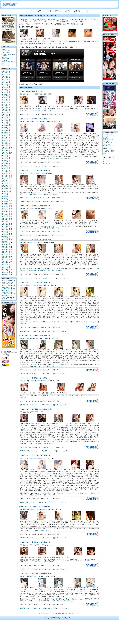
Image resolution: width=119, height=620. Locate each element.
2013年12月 (5, 140)
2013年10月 (5, 144)
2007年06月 (5, 269)
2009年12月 (5, 219)
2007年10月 (5, 262)
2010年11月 (5, 201)
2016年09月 (5, 89)
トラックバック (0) (61, 166)
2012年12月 (5, 160)
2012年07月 (5, 168)
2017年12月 (5, 74)
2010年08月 (5, 206)
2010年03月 (5, 215)
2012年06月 (5, 170)
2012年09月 (5, 165)
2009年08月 (5, 226)
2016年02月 (5, 101)
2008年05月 (5, 251)
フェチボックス (107, 134)
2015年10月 (5, 107)
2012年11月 (5, 162)
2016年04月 (5, 97)
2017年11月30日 (24, 331)
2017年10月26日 (24, 405)
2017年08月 (5, 81)
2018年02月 (5, 72)
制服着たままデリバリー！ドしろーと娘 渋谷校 (43, 194)
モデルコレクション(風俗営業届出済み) (61, 158)
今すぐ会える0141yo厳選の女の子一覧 (30, 91)
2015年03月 (5, 115)
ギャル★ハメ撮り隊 (108, 150)
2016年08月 (5, 91)
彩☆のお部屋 (5, 58)
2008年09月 (5, 244)
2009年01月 (5, 238)
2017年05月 (5, 84)
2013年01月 (5, 158)
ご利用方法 (39, 11)
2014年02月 (5, 137)
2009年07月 (5, 228)
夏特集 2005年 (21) (7, 287)
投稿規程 (67, 11)
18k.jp (104, 161)
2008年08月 (5, 246)
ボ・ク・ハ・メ (6, 52)
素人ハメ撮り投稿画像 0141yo (9, 4)
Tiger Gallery (5, 65)
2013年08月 (5, 147)
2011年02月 (5, 196)
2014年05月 (5, 132)
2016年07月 (5, 92)
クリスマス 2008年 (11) (8, 297)
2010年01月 (5, 218)
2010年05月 (5, 211)
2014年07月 (5, 129)
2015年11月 (5, 106)
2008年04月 (5, 253)
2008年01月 (5, 257)
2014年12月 (5, 120)
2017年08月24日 (24, 569)
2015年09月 (5, 109)
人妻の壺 (4, 49)
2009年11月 (5, 221)
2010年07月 (5, 208)
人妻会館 (4, 55)
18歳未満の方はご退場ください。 (76, 24)
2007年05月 (5, 271)
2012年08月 (5, 167)
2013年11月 (5, 142)
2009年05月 (5, 231)
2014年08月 (5, 127)
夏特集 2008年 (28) (7, 295)
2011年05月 (5, 191)
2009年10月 (5, 223)
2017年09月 (5, 79)
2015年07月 (5, 112)
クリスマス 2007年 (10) (8, 293)
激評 (104, 153)
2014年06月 (5, 130)
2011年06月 (5, 190)
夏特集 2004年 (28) (7, 284)
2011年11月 (5, 181)
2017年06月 (5, 82)
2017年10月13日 (24, 451)
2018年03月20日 (24, 166)
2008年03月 (5, 254)
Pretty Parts (5, 60)
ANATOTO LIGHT (108, 145)
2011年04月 (5, 193)
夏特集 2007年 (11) (7, 292)
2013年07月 (5, 148)
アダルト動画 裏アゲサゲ (8, 62)
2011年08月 (5, 186)
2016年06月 (5, 94)
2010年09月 (5, 205)
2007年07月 (5, 267)
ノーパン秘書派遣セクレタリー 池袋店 (41, 110)
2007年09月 (5, 264)
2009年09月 (5, 224)
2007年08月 (5, 266)
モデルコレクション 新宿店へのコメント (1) (42, 235)
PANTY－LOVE (6, 50)
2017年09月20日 (24, 502)
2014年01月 (5, 139)
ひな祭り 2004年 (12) (8, 282)
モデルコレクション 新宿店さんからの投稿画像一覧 (34, 205)
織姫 (3, 63)
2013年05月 (5, 152)
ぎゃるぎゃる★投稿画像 (8, 54)
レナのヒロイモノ (108, 139)
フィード (88, 11)
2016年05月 (5, 96)
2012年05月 (5, 172)
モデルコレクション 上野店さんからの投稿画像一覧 (34, 170)
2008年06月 (5, 249)
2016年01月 (5, 102)
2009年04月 (5, 233)
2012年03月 (5, 175)
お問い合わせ (78, 11)
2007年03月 (5, 274)
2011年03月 (5, 195)
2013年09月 (5, 145)
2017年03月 (5, 86)
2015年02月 (5, 117)
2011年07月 (5, 188)
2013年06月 (5, 150)
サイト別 (48, 11)
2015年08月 (5, 110)
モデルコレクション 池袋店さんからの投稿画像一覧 (34, 119)
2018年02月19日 (24, 235)
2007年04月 (5, 272)
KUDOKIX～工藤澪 (108, 152)
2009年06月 (5, 229)
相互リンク (58, 11)
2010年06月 (5, 210)
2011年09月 (5, 185)
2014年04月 (5, 134)
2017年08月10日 (24, 608)
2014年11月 (5, 122)
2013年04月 (5, 153)
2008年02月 (5, 256)
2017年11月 (5, 76)
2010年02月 (5, 216)
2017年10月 (5, 77)
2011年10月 (5, 183)
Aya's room (106, 147)
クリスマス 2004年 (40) (8, 285)
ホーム (30, 11)
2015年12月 (5, 104)
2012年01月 (5, 178)
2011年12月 (5, 180)
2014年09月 (5, 125)
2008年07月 (5, 248)
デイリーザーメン (108, 142)
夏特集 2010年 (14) (7, 298)
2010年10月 (5, 203)
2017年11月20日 (24, 373)
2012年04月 (5, 173)
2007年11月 (5, 261)
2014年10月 (5, 124)
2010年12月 (5, 200)
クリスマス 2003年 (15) (8, 280)
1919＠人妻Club (107, 148)
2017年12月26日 (24, 278)
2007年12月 (5, 259)
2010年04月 (5, 213)
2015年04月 (5, 114)
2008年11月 (5, 241)
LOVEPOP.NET (107, 141)
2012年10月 (5, 163)
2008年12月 (5, 239)
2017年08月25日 (24, 538)
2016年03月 (5, 99)
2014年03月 (5, 135)
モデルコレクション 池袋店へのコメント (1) (42, 166)
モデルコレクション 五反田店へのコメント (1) (43, 278)
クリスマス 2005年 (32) (8, 289)
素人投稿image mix (108, 138)
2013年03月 (5, 155)
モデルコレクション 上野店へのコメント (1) (42, 201)
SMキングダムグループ (42, 530)
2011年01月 (5, 198)
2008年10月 (5, 243)
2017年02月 (5, 87)
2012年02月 (5, 177)
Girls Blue (4, 57)
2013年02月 (5, 157)
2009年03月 (5, 234)
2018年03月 (5, 71)
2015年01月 (5, 119)
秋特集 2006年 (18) (7, 290)
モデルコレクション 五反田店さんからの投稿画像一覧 (35, 239)
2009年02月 (5, 236)
